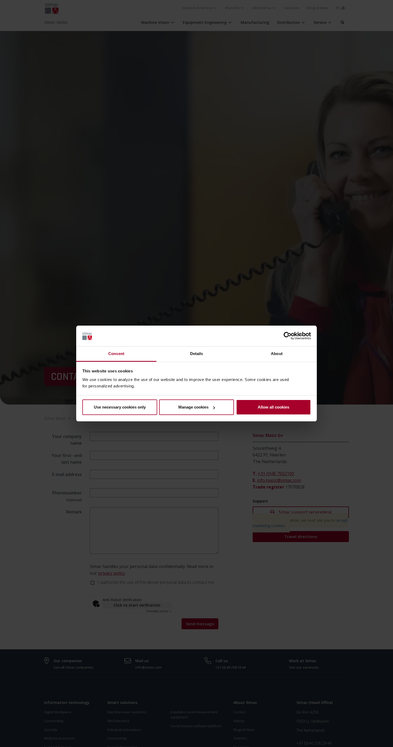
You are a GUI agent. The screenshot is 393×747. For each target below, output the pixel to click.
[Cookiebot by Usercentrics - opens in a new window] (287, 336)
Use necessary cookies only (120, 407)
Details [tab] (196, 353)
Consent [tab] (116, 353)
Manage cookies (193, 407)
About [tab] (277, 353)
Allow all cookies (273, 407)
